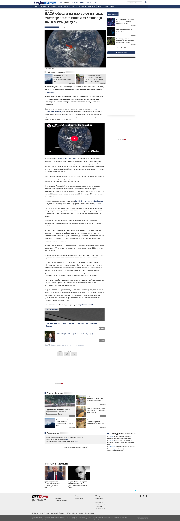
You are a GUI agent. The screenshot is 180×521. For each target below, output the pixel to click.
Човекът (74, 6)
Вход (76, 496)
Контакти (59, 496)
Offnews (74, 3)
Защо (99, 6)
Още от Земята (55, 393)
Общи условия (100, 496)
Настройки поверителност (100, 507)
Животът (67, 6)
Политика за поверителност (100, 503)
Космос (36, 6)
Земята (60, 6)
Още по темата (52, 310)
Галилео (47, 346)
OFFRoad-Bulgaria (71, 513)
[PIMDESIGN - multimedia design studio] (141, 519)
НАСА (75, 346)
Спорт (82, 3)
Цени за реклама (61, 500)
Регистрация (79, 498)
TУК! (66, 439)
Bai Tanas (112, 446)
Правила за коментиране (99, 499)
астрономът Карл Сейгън (67, 159)
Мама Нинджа (89, 513)
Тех (94, 3)
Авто (89, 3)
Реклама (58, 498)
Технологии (92, 6)
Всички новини (121, 52)
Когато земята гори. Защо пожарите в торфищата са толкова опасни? (95, 422)
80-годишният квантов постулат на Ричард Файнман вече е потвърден (125, 22)
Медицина (82, 6)
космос (69, 346)
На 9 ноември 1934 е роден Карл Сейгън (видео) (74, 334)
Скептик (105, 6)
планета (81, 346)
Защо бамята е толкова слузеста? (125, 446)
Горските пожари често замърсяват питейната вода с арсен (96, 410)
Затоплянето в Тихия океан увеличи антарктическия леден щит (62, 78)
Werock (81, 513)
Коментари (53, 433)
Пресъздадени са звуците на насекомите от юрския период (125, 40)
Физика (43, 6)
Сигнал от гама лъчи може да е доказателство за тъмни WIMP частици (124, 32)
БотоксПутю (113, 449)
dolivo (111, 436)
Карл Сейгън (61, 346)
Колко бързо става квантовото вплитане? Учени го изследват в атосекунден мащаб (120, 442)
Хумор (112, 6)
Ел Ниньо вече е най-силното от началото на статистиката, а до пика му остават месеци (94, 78)
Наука (66, 3)
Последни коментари (121, 433)
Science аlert (49, 92)
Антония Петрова (51, 27)
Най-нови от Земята (56, 72)
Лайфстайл (54, 513)
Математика (52, 6)
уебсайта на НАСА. (87, 305)
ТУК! (76, 441)
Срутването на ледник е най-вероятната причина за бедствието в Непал (58, 411)
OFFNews (35, 513)
